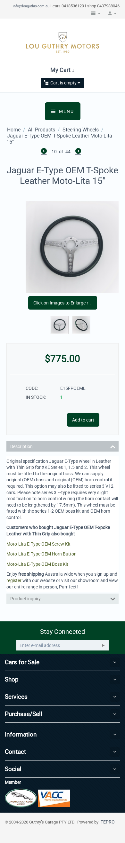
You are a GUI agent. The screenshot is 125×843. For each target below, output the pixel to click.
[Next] (78, 152)
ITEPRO (107, 821)
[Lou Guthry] (62, 42)
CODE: (32, 388)
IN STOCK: (36, 397)
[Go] (103, 645)
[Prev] (44, 152)
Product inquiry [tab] (25, 598)
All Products (41, 130)
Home (14, 130)
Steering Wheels (81, 130)
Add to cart (83, 419)
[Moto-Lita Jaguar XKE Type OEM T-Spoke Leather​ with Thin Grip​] (72, 247)
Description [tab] (21, 446)
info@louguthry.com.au (31, 6)
